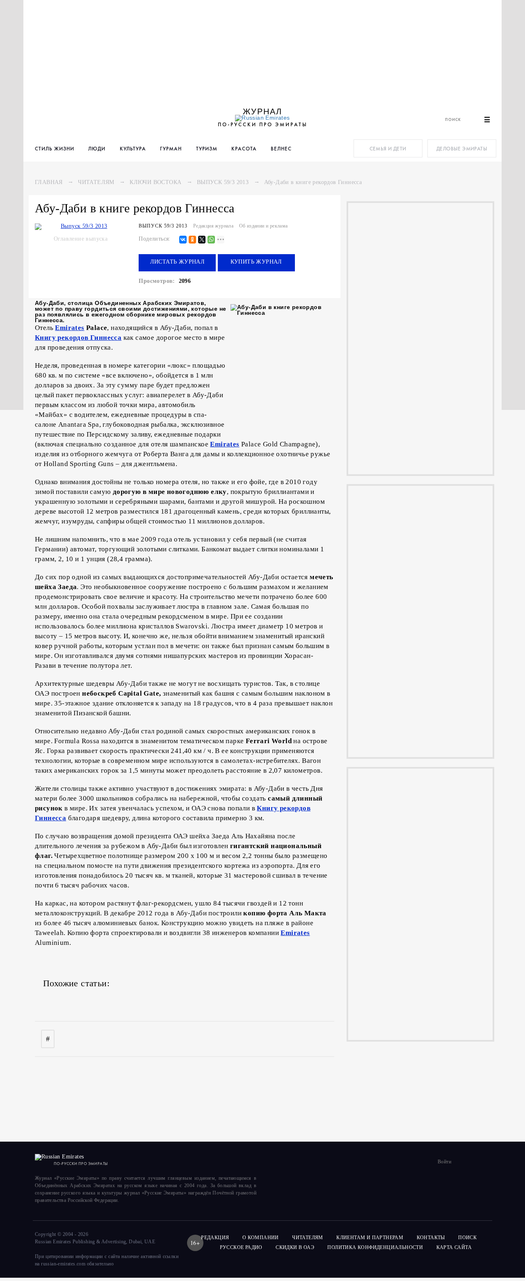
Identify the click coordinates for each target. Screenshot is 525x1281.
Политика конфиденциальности (375, 1247)
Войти (444, 1162)
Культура (133, 148)
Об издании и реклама (263, 225)
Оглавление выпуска (80, 239)
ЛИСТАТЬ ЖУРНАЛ (177, 262)
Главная (49, 182)
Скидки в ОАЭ (295, 1247)
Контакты (431, 1237)
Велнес (281, 148)
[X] (201, 240)
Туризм (206, 148)
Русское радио (241, 1247)
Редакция (215, 1237)
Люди (96, 148)
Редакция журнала (213, 225)
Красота (244, 148)
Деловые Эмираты (461, 148)
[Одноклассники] (192, 240)
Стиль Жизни (54, 148)
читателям (307, 1237)
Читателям (96, 182)
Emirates (69, 328)
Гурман (171, 148)
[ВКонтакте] (183, 240)
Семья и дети (388, 148)
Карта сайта (454, 1247)
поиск (468, 1237)
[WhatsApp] (211, 240)
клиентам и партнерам (369, 1237)
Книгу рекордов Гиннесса (78, 337)
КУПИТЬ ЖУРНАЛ (256, 262)
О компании (260, 1237)
